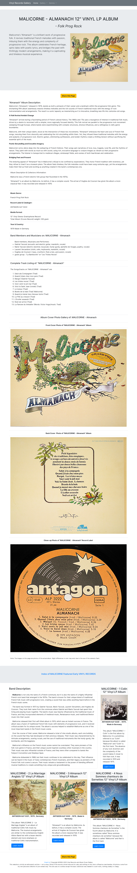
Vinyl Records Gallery (20, 3)
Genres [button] (52, 3)
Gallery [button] (43, 3)
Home (36, 3)
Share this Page (68, 96)
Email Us (47, 862)
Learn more (108, 767)
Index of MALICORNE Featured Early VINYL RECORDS (68, 674)
